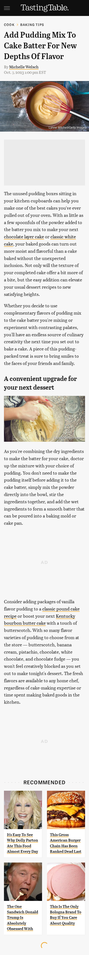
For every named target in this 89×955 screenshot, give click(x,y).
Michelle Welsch (24, 67)
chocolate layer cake (24, 236)
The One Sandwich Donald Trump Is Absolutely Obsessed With (22, 917)
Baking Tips (32, 24)
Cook (9, 24)
